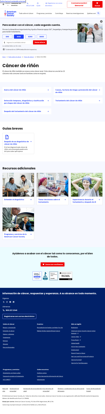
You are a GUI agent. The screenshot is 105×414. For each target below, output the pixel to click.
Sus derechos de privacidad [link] (48, 390)
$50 (7, 36)
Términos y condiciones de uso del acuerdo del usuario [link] (71, 390)
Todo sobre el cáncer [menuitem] (26, 13)
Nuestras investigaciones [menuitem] (75, 13)
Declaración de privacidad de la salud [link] (33, 390)
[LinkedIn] (13, 302)
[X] (3, 302)
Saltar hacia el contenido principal (12, 1)
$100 (19, 36)
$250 (30, 36)
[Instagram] (7, 302)
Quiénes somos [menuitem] (92, 13)
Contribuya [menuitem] (59, 13)
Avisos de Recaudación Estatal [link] (93, 390)
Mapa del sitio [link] (5, 390)
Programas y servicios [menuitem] (44, 13)
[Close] (101, 21)
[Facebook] (10, 302)
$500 (41, 36)
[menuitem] (10, 13)
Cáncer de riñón (41, 57)
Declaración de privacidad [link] (14, 390)
